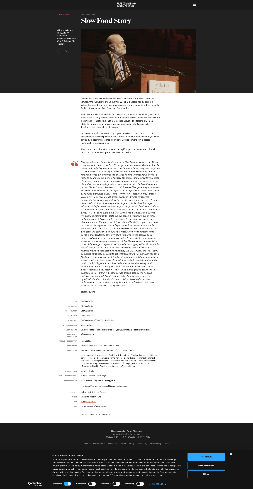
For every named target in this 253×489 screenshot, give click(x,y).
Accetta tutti (206, 457)
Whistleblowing (155, 443)
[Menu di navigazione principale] (194, 5)
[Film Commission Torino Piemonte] (126, 5)
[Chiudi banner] (231, 454)
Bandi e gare (112, 443)
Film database (64, 14)
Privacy (131, 443)
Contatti (123, 443)
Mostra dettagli (156, 484)
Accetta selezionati (206, 465)
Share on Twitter (66, 51)
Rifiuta (206, 474)
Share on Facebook (59, 51)
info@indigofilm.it (88, 401)
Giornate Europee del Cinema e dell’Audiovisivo (110, 386)
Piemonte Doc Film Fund (91, 396)
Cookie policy (142, 443)
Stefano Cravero (88, 320)
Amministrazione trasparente (94, 443)
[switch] (92, 484)
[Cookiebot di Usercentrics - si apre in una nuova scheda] (35, 484)
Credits (166, 443)
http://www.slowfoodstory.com (94, 406)
